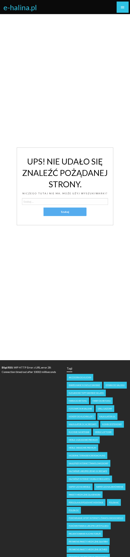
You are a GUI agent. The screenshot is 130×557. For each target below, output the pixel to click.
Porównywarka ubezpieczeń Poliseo (89, 526)
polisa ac (114, 502)
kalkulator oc (107, 416)
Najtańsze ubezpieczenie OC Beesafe (88, 471)
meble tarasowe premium (82, 447)
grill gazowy (105, 408)
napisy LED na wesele (80, 486)
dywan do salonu (115, 385)
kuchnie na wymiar (79, 432)
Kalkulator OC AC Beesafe (83, 424)
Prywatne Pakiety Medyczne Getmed (88, 549)
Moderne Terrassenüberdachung (87, 455)
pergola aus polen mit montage (86, 502)
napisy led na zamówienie (109, 486)
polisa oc (74, 510)
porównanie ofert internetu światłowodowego (96, 518)
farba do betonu (78, 400)
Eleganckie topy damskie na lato (86, 393)
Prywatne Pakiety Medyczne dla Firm (88, 541)
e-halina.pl (20, 7)
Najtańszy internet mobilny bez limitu (89, 479)
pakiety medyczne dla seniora (85, 494)
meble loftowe (103, 432)
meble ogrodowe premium (83, 440)
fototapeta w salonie (80, 408)
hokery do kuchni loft (81, 416)
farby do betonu (102, 400)
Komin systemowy (112, 424)
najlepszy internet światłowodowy (88, 463)
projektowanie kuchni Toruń (85, 533)
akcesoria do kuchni (80, 377)
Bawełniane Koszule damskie (84, 385)
